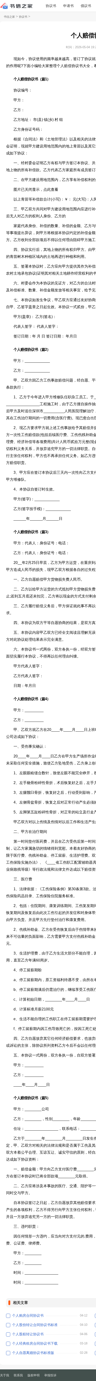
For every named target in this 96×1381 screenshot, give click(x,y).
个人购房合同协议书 (28, 1315)
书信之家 (9, 16)
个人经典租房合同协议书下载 (35, 1343)
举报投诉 (50, 1375)
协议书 (51, 6)
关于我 (4, 1375)
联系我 (18, 1375)
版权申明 (33, 1375)
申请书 (68, 6)
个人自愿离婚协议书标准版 (33, 1353)
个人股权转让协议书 (28, 1334)
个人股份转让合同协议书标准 (35, 1325)
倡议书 (86, 6)
